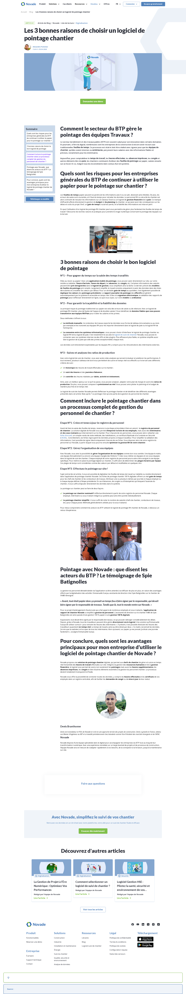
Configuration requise (118, 950)
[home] (28, 4)
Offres (107, 4)
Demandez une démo (93, 101)
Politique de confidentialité (120, 938)
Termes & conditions (118, 942)
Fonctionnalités (32, 938)
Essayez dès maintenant (93, 831)
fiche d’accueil (66, 435)
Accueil (24, 12)
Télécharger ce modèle (39, 199)
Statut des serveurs (117, 954)
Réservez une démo (34, 942)
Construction (59, 938)
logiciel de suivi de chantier (125, 335)
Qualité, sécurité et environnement (61, 959)
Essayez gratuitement (153, 4)
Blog (31, 12)
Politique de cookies (118, 946)
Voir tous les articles (93, 909)
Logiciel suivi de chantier (92, 946)
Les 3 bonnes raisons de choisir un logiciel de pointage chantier (63, 12)
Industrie (57, 942)
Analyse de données (62, 964)
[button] (54, 4)
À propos (30, 956)
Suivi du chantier (60, 954)
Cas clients (67, 4)
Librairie (85, 938)
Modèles (94, 4)
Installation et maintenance (65, 946)
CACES (63, 438)
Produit (42, 4)
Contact (29, 964)
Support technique (33, 960)
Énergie (57, 950)
